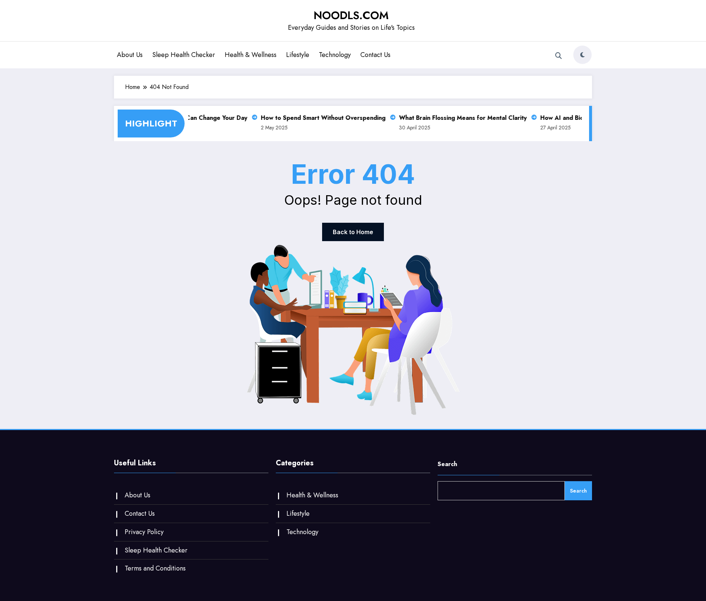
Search (447, 464)
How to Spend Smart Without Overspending (318, 118)
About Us (130, 55)
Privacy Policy (144, 532)
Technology (335, 55)
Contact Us (375, 55)
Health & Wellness (251, 55)
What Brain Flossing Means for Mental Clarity (458, 118)
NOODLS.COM (351, 15)
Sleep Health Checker (183, 55)
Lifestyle (297, 55)
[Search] (558, 56)
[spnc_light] (582, 55)
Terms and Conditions (155, 568)
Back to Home (353, 232)
